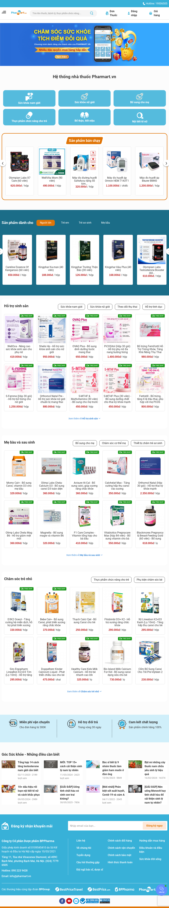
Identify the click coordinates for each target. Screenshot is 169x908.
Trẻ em (65, 222)
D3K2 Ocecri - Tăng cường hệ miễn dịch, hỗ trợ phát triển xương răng (18, 622)
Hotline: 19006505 (156, 3)
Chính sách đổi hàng (120, 840)
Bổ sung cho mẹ (84, 443)
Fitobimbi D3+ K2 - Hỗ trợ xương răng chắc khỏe (117, 622)
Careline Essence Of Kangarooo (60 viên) (17, 269)
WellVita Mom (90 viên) (52, 179)
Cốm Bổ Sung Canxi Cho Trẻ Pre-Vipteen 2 (150, 671)
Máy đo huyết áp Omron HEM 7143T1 (117, 179)
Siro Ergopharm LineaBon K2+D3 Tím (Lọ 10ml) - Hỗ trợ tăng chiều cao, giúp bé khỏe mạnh (19, 672)
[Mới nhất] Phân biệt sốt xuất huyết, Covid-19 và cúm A (113, 790)
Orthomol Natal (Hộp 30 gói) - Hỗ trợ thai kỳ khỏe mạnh (150, 485)
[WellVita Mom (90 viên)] (52, 161)
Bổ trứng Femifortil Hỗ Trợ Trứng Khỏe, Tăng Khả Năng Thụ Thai (150, 349)
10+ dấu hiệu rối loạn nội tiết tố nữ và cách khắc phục (29, 790)
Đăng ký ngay (154, 825)
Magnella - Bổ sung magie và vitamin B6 (52, 534)
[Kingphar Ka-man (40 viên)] (51, 250)
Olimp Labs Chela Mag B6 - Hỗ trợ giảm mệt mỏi (19, 535)
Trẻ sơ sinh (85, 222)
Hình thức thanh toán (120, 862)
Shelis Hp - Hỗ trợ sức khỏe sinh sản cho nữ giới (51, 349)
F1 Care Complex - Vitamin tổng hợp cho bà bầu (84, 535)
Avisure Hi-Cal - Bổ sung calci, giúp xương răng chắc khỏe (84, 485)
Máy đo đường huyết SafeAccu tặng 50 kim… (84, 180)
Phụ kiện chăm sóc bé (149, 579)
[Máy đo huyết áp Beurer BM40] (149, 161)
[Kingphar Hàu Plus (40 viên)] (118, 250)
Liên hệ (80, 840)
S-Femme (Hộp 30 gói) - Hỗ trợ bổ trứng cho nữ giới (19, 399)
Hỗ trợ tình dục (153, 306)
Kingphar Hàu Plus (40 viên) (118, 269)
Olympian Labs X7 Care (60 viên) (19, 179)
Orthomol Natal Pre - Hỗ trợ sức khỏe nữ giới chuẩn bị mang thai (51, 399)
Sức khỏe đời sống (150, 859)
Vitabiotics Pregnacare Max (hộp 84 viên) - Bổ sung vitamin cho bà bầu (117, 535)
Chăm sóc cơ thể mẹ (114, 443)
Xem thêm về (83, 418)
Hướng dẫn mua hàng (152, 840)
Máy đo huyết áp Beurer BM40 (149, 179)
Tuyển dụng (83, 855)
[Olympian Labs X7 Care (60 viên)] (19, 161)
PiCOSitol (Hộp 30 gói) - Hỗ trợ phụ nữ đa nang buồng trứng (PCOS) (117, 349)
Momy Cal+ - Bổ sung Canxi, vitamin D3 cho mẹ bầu (19, 485)
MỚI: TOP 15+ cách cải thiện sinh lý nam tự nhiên (71, 766)
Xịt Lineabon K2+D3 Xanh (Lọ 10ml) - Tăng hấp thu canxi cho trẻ (150, 622)
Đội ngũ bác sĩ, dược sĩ (89, 869)
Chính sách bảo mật (119, 855)
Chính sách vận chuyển (121, 847)
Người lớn (45, 222)
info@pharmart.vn (20, 876)
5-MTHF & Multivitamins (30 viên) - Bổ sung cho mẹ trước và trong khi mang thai (84, 399)
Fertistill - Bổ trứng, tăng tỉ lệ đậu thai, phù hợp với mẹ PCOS (150, 399)
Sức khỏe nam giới (71, 306)
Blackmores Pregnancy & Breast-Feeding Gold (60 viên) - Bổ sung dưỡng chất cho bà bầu (150, 535)
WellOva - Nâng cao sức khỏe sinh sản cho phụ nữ (19, 349)
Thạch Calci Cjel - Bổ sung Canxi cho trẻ (84, 621)
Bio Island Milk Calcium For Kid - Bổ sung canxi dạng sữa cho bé (117, 672)
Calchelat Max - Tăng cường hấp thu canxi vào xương (117, 485)
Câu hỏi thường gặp (88, 862)
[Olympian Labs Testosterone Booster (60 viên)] (152, 250)
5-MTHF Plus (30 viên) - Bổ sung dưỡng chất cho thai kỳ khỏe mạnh (117, 399)
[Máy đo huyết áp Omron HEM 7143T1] (117, 161)
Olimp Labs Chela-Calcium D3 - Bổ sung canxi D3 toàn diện (51, 485)
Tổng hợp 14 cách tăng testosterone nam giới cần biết (28, 766)
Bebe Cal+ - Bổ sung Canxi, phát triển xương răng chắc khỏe (51, 622)
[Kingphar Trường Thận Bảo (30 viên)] (84, 250)
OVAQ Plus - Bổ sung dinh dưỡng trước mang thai (84, 349)
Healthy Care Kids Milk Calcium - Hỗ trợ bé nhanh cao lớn (84, 672)
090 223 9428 (19, 870)
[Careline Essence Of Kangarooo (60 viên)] (17, 250)
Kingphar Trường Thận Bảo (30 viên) (84, 269)
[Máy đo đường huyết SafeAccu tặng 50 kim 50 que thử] (84, 161)
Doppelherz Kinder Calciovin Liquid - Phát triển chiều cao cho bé (52, 672)
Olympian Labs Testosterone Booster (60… (151, 270)
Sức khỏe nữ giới (100, 306)
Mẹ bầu (105, 222)
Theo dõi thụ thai (127, 306)
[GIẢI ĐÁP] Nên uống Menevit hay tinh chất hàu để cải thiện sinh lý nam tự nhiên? (155, 794)
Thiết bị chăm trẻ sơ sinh (148, 443)
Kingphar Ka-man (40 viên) (50, 269)
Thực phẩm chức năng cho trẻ (111, 579)
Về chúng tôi (83, 847)
